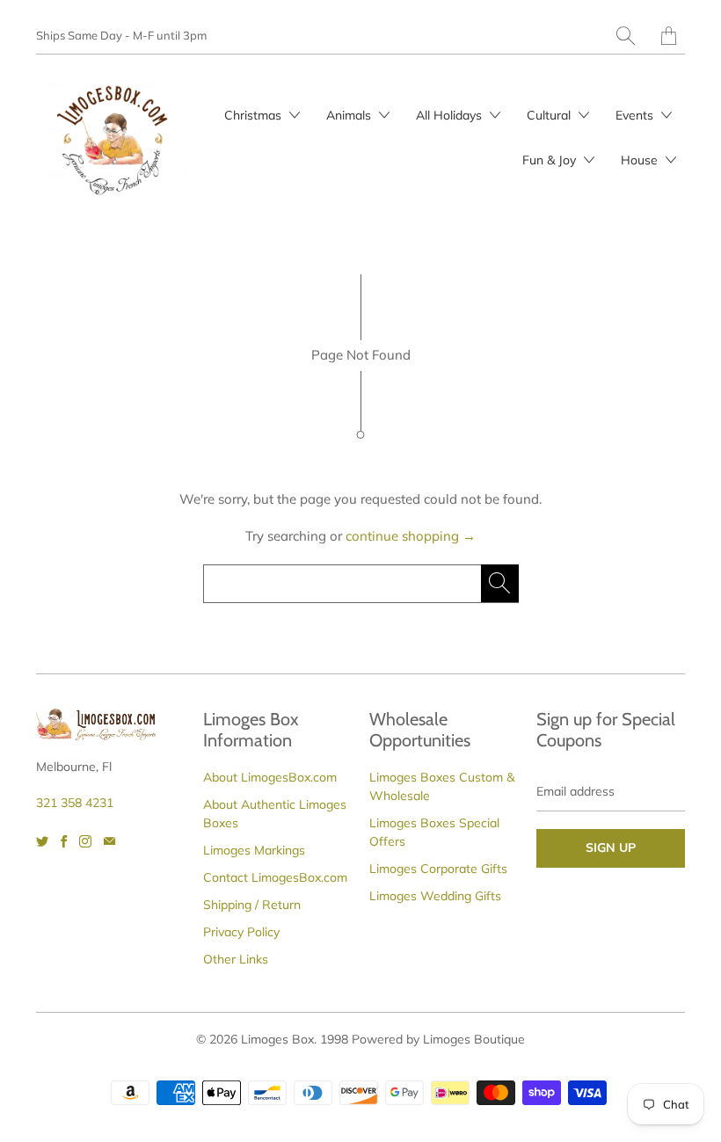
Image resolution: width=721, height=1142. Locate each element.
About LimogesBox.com (270, 777)
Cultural (550, 115)
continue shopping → (411, 535)
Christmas (254, 115)
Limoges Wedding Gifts (435, 896)
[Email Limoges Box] (109, 841)
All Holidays (450, 115)
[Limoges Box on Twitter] (42, 841)
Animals (350, 115)
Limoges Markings (254, 850)
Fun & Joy (550, 160)
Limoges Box (277, 1039)
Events (636, 115)
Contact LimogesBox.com (275, 877)
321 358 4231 (74, 803)
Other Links (235, 959)
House (641, 160)
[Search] (626, 36)
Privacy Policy (241, 932)
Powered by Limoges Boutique (438, 1039)
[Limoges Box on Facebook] (64, 841)
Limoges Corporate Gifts (438, 869)
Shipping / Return (252, 905)
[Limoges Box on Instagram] (85, 841)
